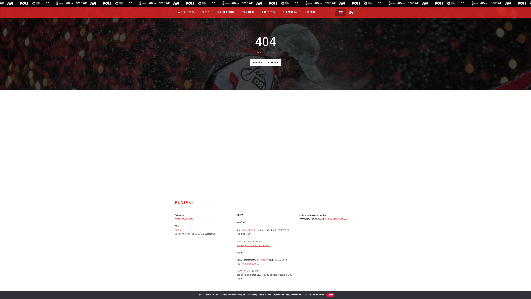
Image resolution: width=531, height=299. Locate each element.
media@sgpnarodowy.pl (336, 219)
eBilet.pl (261, 259)
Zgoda (330, 295)
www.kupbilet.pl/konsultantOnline (253, 245)
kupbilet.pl (251, 230)
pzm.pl (178, 230)
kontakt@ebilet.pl (251, 263)
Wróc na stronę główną (265, 62)
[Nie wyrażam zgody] (527, 294)
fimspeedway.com (184, 219)
